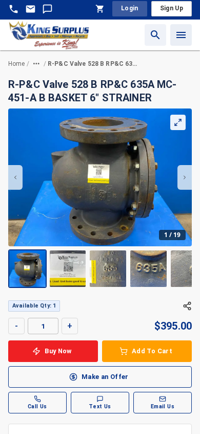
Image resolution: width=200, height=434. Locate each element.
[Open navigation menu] (181, 35)
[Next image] (184, 177)
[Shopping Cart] (100, 9)
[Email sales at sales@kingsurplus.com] (30, 9)
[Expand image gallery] (178, 122)
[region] (100, 198)
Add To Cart (152, 351)
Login (129, 8)
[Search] (155, 35)
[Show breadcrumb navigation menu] (36, 63)
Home (16, 63)
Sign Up (171, 8)
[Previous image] (15, 177)
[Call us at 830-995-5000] (13, 9)
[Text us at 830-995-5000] (47, 9)
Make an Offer (105, 377)
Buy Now (58, 351)
